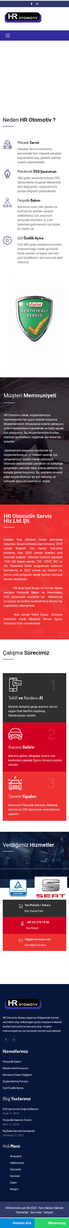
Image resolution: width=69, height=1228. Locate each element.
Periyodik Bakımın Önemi (17, 1120)
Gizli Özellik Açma (13, 1088)
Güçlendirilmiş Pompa (15, 1081)
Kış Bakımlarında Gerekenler (19, 1131)
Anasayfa (16, 1156)
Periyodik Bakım (12, 1061)
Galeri (13, 1182)
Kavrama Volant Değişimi (17, 1074)
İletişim (14, 1189)
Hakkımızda (17, 1162)
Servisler (15, 1176)
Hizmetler (16, 1169)
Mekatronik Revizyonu (16, 1068)
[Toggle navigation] (8, 35)
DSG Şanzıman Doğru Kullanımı (21, 1109)
